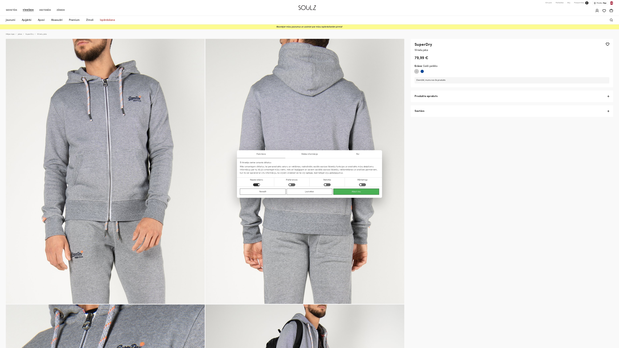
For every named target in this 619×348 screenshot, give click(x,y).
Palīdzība (560, 3)
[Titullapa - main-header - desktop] (310, 6)
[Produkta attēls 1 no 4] (105, 171)
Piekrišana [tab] (261, 154)
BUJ (568, 3)
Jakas (20, 34)
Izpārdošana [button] (107, 20)
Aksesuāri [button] (57, 20)
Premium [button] (74, 20)
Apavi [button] (41, 20)
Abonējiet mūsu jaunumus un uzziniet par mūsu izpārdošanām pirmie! (309, 27)
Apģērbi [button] (26, 20)
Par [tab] (357, 154)
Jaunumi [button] (10, 20)
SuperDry (29, 34)
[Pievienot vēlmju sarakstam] (607, 44)
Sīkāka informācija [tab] (309, 154)
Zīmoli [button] (89, 20)
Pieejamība (579, 3)
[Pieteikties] (597, 11)
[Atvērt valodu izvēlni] (611, 3)
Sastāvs (419, 111)
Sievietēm (11, 10)
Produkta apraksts (426, 96)
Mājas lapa (10, 34)
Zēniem (61, 10)
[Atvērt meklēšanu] (611, 20)
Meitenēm (45, 10)
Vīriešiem (28, 10)
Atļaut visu (356, 192)
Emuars (548, 3)
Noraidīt (262, 192)
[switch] (291, 184)
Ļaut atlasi (309, 192)
